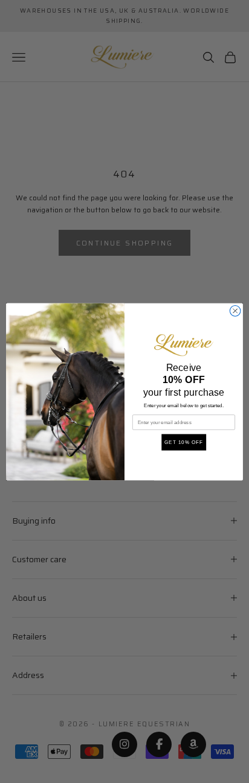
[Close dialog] (235, 310)
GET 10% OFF (183, 442)
